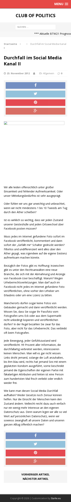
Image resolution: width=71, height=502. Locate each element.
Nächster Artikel (35, 479)
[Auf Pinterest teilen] (35, 102)
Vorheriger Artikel (35, 474)
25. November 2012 (18, 73)
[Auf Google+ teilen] (35, 111)
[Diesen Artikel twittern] (35, 94)
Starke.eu (56, 498)
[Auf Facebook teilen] (35, 85)
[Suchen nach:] (35, 26)
